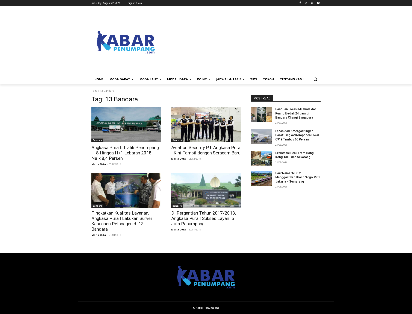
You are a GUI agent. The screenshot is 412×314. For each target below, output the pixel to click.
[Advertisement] (240, 42)
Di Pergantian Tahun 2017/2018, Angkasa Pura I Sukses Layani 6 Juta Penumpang (203, 218)
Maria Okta (98, 164)
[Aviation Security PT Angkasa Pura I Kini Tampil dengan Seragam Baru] (206, 124)
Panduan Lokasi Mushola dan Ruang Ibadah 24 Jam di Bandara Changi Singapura (296, 113)
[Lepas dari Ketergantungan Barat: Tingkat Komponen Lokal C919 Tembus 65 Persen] (261, 136)
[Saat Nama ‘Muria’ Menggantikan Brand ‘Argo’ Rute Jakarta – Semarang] (261, 178)
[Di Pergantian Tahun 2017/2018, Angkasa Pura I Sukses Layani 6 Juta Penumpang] (206, 190)
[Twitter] (312, 3)
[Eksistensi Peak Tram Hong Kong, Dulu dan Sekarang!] (261, 158)
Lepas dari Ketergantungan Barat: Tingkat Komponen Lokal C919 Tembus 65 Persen (297, 135)
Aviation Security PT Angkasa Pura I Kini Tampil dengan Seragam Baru (206, 150)
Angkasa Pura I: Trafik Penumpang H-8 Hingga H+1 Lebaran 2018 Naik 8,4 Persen (125, 153)
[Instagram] (306, 3)
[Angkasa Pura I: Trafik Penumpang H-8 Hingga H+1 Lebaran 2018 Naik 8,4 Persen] (126, 124)
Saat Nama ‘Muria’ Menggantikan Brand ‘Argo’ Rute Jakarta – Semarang (297, 177)
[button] (315, 79)
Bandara (97, 140)
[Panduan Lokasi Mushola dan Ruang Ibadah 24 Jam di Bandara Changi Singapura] (261, 114)
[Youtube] (318, 3)
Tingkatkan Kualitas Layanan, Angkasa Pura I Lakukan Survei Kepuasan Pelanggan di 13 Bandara (121, 221)
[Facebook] (300, 3)
